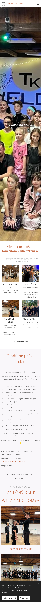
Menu (38, 4)
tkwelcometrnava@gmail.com (13, 461)
